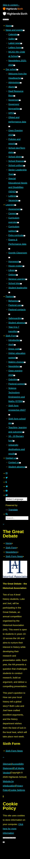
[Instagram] (6, 473)
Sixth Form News (14, 556)
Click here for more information (13, 828)
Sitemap (7, 764)
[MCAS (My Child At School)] (6, 491)
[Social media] (7, 477)
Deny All (13, 837)
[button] (6, 495)
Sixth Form (11, 547)
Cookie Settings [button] (17, 790)
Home (9, 543)
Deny (10, 837)
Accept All (5, 837)
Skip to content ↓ (11, 5)
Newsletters (11, 552)
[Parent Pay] (6, 482)
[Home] (7, 486)
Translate (13, 509)
